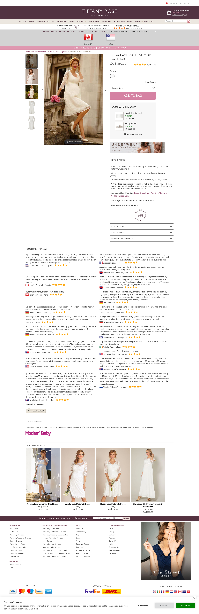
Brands (138, 21)
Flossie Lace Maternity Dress (113, 504)
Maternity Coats (15, 550)
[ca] (88, 41)
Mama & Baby (93, 21)
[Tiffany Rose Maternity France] (163, 591)
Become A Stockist (83, 550)
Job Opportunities (83, 556)
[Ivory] (112, 76)
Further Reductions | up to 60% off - (99, 47)
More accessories (133, 134)
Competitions (81, 538)
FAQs (111, 529)
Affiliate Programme (83, 553)
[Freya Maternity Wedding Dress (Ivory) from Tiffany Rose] (31, 61)
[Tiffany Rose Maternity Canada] (180, 591)
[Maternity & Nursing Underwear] (137, 154)
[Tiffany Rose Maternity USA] (176, 591)
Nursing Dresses (15, 541)
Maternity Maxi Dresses (52, 544)
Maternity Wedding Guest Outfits (55, 535)
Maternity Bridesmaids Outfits (54, 532)
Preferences (143, 606)
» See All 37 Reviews (35, 404)
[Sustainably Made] (77, 27)
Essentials (106, 21)
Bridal (11, 568)
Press (78, 541)
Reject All (164, 606)
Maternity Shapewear (17, 553)
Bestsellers (13, 532)
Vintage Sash (131, 123)
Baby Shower (48, 541)
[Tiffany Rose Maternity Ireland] (159, 591)
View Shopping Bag (179, 15)
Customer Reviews (83, 544)
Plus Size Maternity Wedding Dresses (57, 553)
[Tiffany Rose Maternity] (86, 18)
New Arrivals (14, 529)
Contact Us (113, 541)
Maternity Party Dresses (52, 529)
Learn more (33, 609)
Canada (88, 44)
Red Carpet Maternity (17, 547)
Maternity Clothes (65, 21)
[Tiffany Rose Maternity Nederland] (171, 591)
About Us (79, 529)
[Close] (153, 31)
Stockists (79, 547)
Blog (77, 535)
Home (27, 51)
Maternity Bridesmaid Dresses (54, 556)
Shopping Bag (114, 547)
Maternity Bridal (27, 21)
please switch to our (129, 31)
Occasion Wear (15, 564)
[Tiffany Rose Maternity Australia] (184, 591)
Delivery (112, 535)
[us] (110, 41)
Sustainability (81, 532)
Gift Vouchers (114, 550)
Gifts (129, 21)
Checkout (149, 21)
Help (111, 544)
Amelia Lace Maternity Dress (77, 504)
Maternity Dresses (45, 21)
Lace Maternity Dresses (52, 547)
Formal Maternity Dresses (53, 538)
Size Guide (150, 82)
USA (111, 44)
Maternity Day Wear (17, 544)
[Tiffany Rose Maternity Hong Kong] (188, 591)
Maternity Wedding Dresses (58, 51)
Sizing (111, 532)
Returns (112, 538)
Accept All (185, 606)
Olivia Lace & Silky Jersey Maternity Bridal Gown (148, 505)
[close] (194, 598)
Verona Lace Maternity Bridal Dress (42, 504)
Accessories (119, 21)
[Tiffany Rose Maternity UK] (154, 591)
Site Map (112, 553)
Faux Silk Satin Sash (133, 113)
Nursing (80, 21)
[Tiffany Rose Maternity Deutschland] (167, 591)
